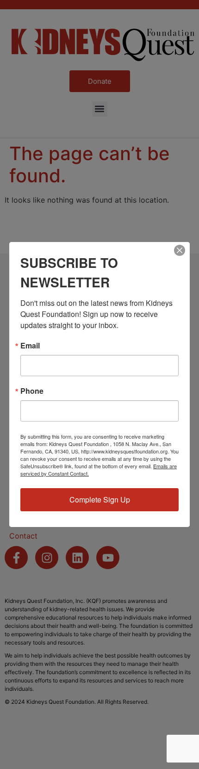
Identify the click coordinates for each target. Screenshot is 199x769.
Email (30, 345)
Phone (32, 391)
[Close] (179, 250)
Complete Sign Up (99, 499)
